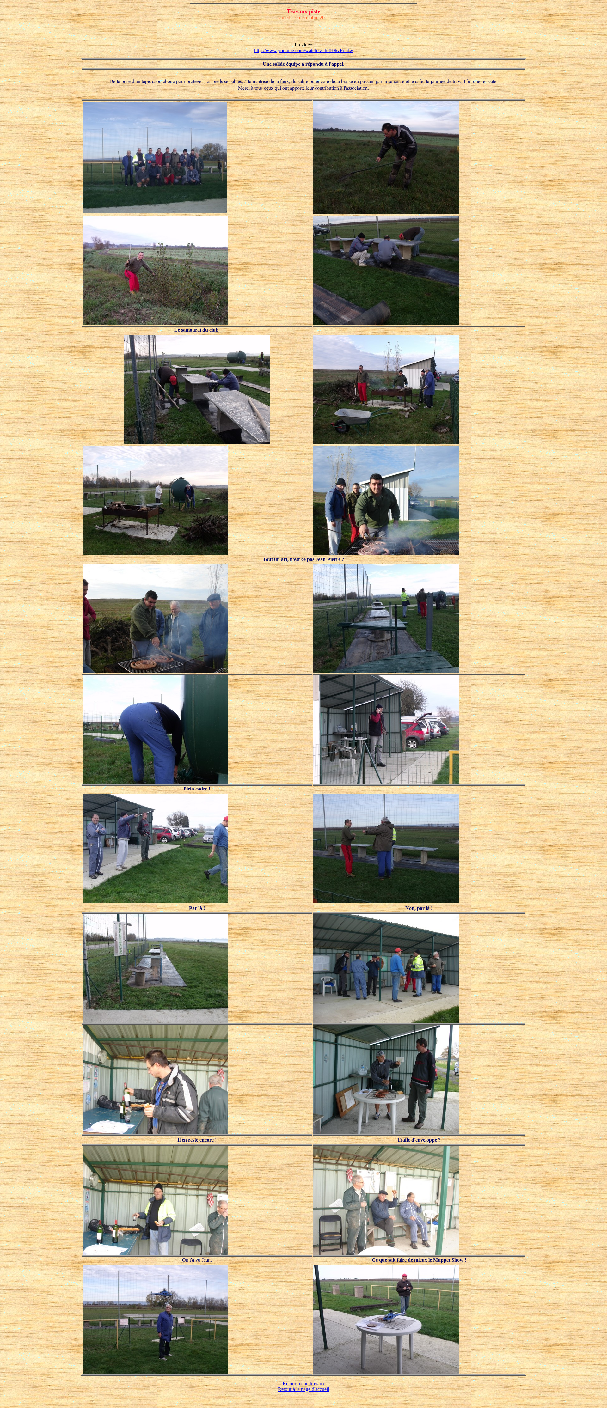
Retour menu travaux (304, 1383)
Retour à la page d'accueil (303, 1389)
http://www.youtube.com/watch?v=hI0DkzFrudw (303, 50)
